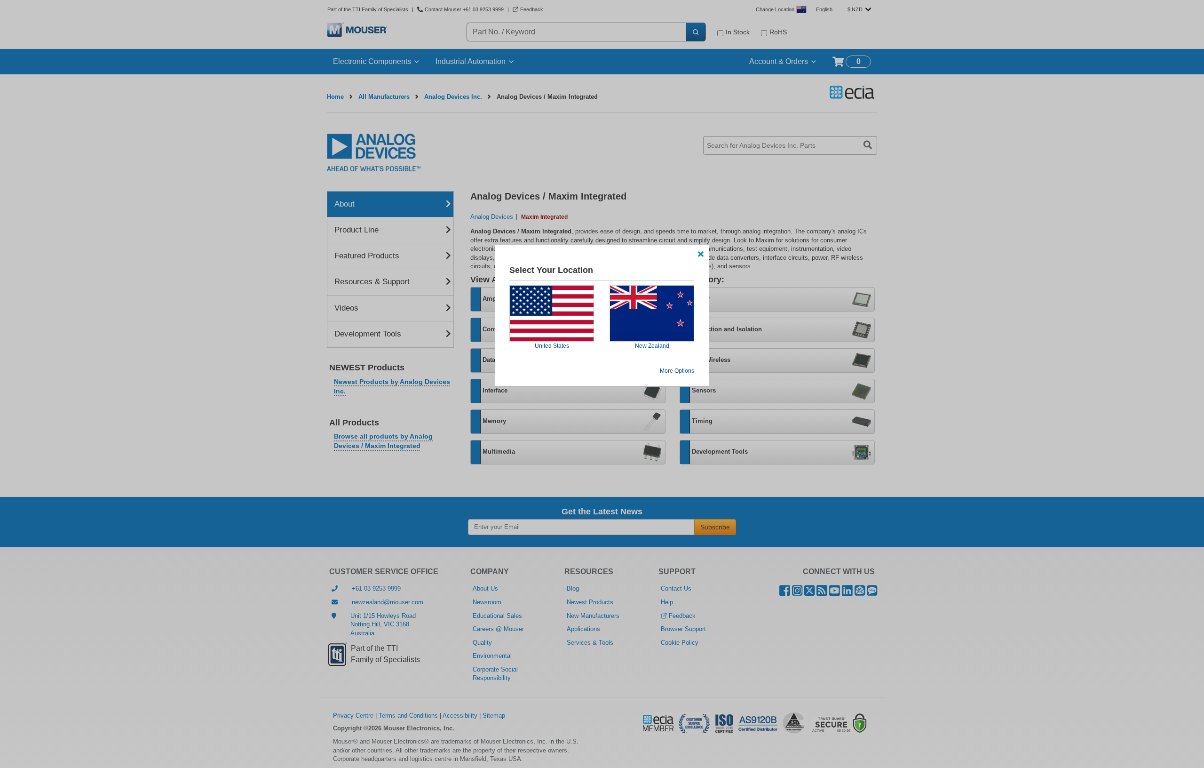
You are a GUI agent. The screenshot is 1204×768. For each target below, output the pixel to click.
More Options (677, 371)
